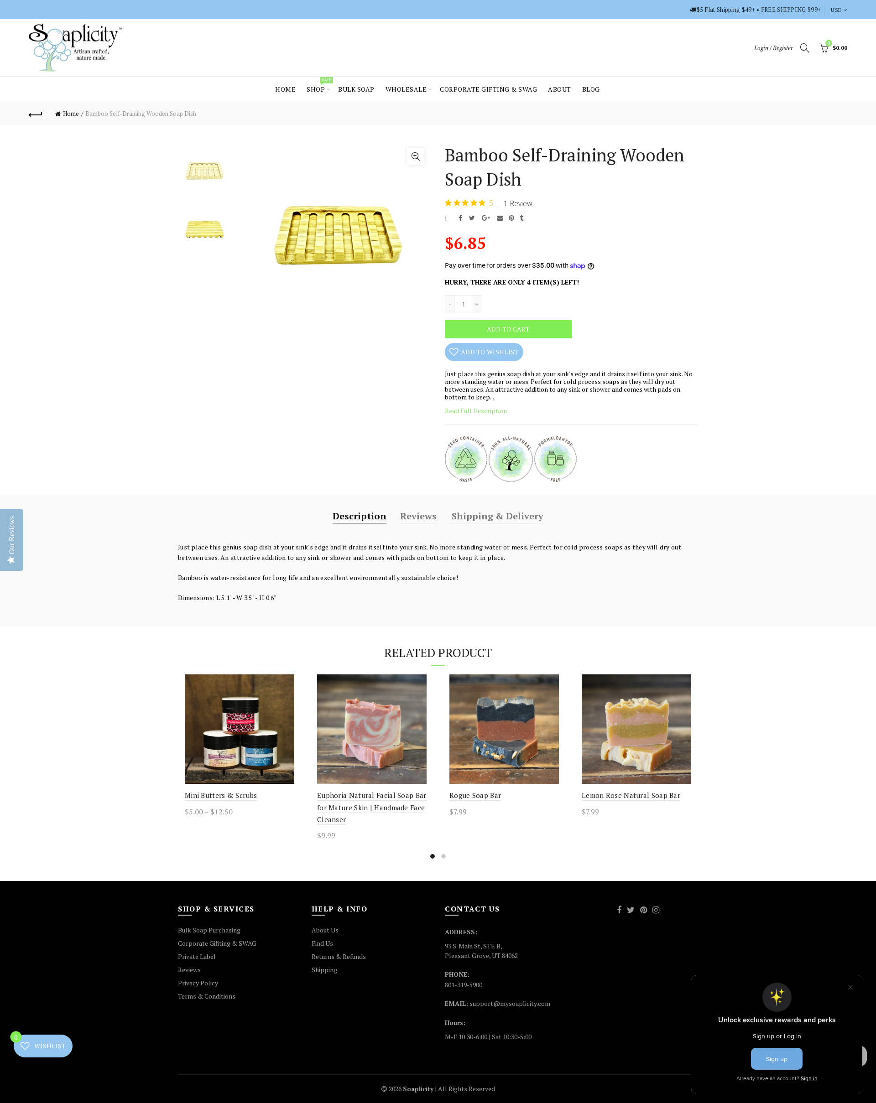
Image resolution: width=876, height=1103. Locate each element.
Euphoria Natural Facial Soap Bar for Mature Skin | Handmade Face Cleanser (372, 807)
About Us (325, 930)
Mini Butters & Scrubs (221, 795)
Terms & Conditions (206, 996)
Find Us (322, 943)
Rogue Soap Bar (475, 795)
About (559, 89)
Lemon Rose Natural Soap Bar (631, 795)
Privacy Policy (198, 983)
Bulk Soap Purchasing (209, 930)
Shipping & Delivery (497, 516)
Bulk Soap (356, 89)
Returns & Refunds (339, 956)
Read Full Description (476, 410)
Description (359, 516)
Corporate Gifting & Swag (488, 89)
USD (836, 9)
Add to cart (508, 329)
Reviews (418, 516)
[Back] (35, 113)
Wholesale (406, 89)
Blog (591, 89)
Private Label (197, 956)
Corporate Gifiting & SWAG (217, 943)
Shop (319, 85)
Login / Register (773, 48)
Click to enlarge (415, 156)
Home (285, 89)
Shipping (324, 969)
